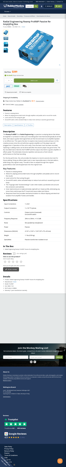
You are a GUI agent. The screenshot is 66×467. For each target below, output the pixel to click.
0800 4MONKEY (40, 1)
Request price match (12, 92)
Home (4, 16)
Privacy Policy (8, 449)
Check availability (19, 104)
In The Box (29, 125)
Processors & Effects (29, 16)
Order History (50, 1)
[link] (31, 362)
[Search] (36, 6)
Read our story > (7, 380)
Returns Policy (9, 451)
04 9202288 (8, 392)
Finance (6, 453)
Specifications (18, 125)
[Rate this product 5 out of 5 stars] (21, 262)
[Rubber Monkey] (13, 7)
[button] (7, 460)
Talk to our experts (26, 92)
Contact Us (60, 1)
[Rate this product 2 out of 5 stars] (9, 262)
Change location (40, 101)
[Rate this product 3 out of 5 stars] (13, 262)
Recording (19, 16)
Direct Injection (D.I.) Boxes (43, 16)
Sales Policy (8, 447)
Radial (23, 27)
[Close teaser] (14, 465)
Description (8, 125)
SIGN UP (59, 357)
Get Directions (6, 396)
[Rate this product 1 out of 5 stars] (5, 262)
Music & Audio (11, 16)
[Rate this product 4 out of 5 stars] (17, 262)
